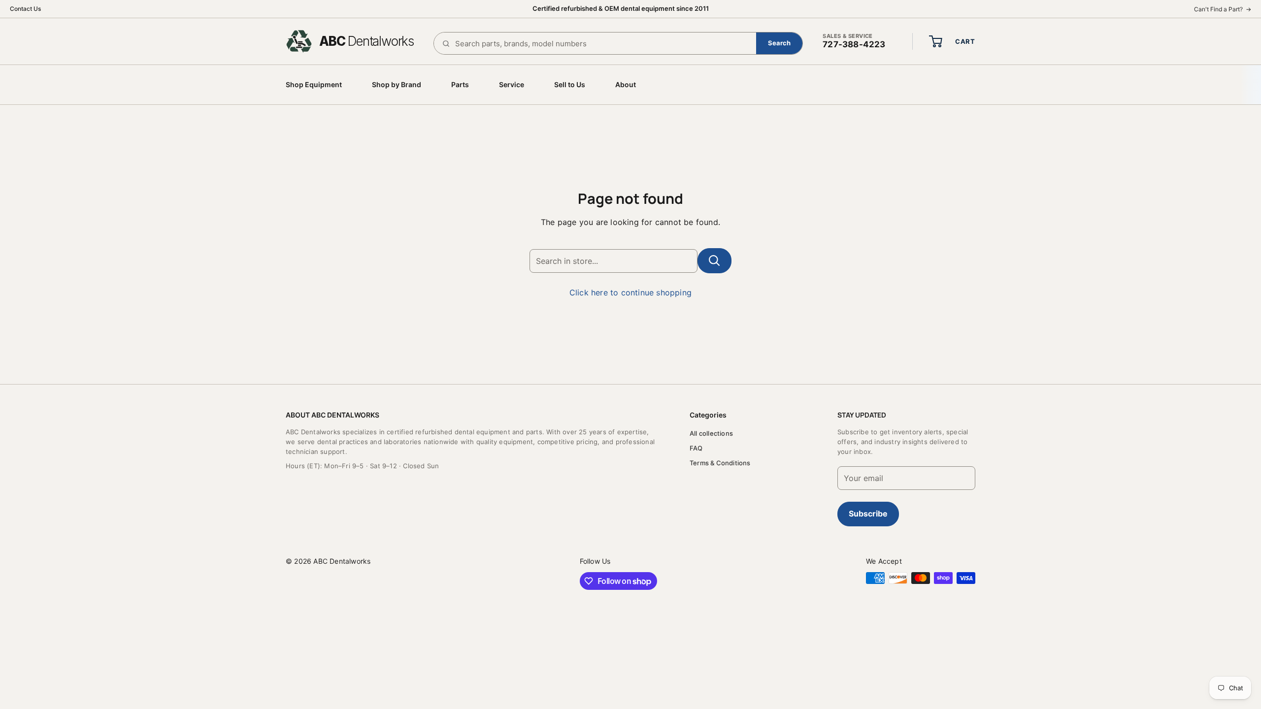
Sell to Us (569, 84)
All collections (711, 433)
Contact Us (25, 8)
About (625, 84)
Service (511, 84)
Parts (460, 84)
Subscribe (868, 513)
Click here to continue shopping (630, 292)
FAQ (696, 448)
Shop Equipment (314, 84)
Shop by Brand (396, 84)
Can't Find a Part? (1222, 9)
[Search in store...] (714, 260)
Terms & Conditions (720, 463)
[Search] (779, 43)
